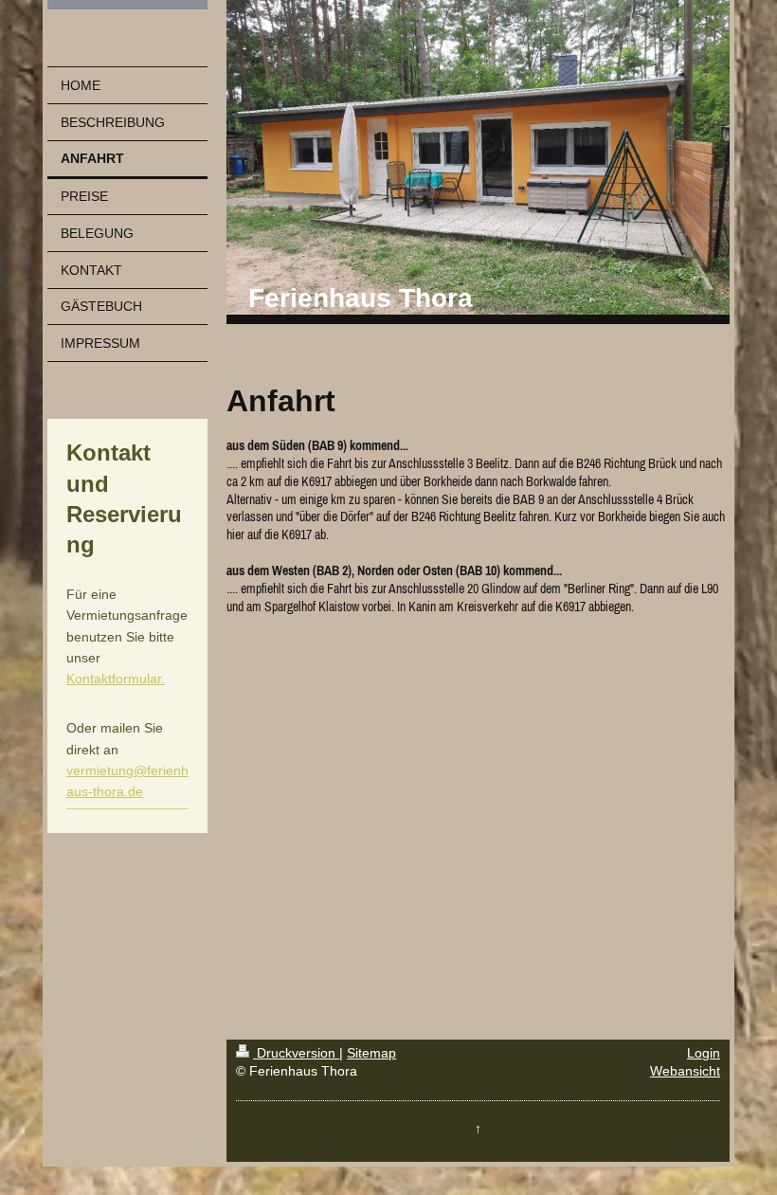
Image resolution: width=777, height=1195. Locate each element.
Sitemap (371, 1052)
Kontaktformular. (115, 678)
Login (703, 1052)
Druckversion (296, 1052)
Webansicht (685, 1070)
